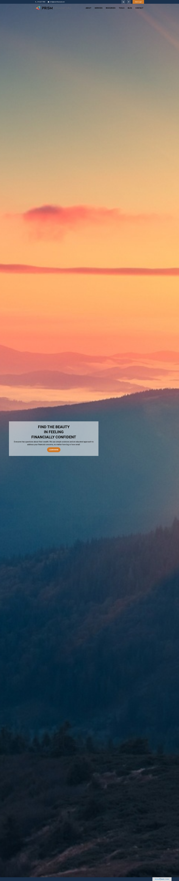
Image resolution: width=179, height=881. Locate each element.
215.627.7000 (41, 2)
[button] (88, 8)
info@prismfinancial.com (57, 2)
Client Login (138, 2)
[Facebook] (129, 2)
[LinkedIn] (123, 2)
